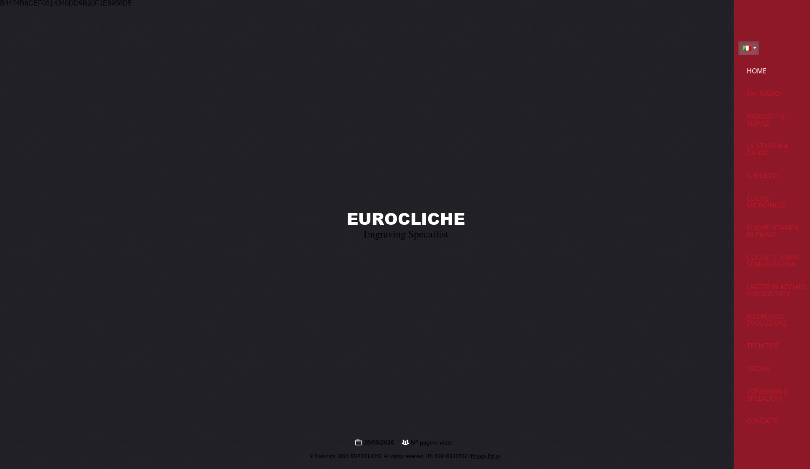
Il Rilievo (762, 175)
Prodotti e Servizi (766, 120)
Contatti (762, 421)
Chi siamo (763, 93)
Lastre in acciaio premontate (776, 290)
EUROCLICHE (406, 218)
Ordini (758, 368)
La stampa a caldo (767, 149)
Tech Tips (763, 345)
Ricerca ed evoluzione (767, 320)
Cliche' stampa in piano (773, 231)
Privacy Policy (485, 456)
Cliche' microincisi (766, 202)
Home (757, 70)
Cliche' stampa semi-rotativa (773, 261)
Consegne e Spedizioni (767, 395)
